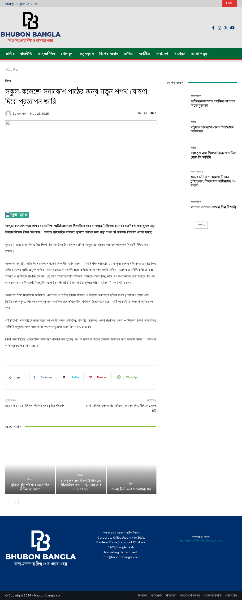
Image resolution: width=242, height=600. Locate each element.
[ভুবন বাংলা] (9, 113)
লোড (200, 225)
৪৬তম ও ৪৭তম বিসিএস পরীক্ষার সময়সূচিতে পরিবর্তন (35, 405)
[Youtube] (232, 28)
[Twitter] (226, 28)
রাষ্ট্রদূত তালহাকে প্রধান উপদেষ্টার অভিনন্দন (212, 129)
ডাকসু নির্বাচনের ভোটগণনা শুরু (131, 489)
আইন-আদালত (197, 171)
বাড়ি (7, 70)
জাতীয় (193, 122)
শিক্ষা (15, 70)
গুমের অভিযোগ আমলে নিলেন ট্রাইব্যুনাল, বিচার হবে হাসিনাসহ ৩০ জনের (213, 181)
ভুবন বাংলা (22, 113)
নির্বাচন (80, 475)
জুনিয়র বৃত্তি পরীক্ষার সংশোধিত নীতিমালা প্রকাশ (30, 487)
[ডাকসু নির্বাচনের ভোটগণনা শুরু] (131, 464)
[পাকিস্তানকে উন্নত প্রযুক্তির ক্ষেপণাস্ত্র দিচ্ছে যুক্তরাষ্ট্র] (176, 101)
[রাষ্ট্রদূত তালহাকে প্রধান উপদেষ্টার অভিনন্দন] (176, 127)
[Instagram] (220, 28)
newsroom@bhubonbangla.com (201, 540)
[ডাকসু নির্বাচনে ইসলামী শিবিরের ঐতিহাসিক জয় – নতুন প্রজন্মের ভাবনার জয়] (81, 464)
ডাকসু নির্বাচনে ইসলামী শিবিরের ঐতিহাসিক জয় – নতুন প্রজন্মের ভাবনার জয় (80, 484)
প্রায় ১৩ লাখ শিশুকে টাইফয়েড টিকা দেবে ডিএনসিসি (213, 155)
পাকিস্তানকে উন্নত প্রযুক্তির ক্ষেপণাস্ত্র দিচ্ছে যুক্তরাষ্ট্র (213, 103)
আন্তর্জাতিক (196, 96)
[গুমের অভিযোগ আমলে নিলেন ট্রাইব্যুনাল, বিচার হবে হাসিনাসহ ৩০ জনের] (176, 178)
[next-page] (16, 502)
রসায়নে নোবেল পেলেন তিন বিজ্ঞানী (213, 207)
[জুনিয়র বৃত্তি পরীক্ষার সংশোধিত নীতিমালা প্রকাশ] (30, 464)
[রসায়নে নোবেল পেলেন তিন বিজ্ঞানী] (176, 204)
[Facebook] (213, 28)
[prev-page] (8, 502)
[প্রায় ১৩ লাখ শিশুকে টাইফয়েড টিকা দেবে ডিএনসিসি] (176, 153)
